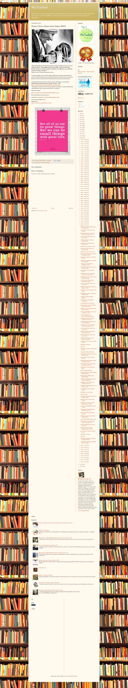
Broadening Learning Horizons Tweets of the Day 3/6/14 (51, 590)
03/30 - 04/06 (84, 219)
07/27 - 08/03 (84, 184)
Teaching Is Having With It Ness (87, 352)
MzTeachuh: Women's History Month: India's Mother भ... (89, 373)
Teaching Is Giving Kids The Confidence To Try (87, 264)
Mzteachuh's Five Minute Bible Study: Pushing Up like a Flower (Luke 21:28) (55, 538)
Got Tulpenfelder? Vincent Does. (88, 303)
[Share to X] (57, 160)
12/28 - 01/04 (84, 139)
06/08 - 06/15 (84, 198)
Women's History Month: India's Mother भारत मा (87, 376)
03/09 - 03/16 (84, 225)
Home (52, 208)
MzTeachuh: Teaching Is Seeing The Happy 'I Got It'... (88, 287)
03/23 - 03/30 (84, 221)
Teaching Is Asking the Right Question (87, 297)
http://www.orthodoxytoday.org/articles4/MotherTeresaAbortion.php (45, 85)
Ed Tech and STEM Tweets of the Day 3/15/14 (88, 237)
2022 (81, 121)
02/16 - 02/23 (84, 449)
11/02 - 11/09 (84, 156)
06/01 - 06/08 (84, 200)
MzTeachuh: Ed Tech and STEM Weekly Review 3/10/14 (87, 403)
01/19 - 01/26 (84, 457)
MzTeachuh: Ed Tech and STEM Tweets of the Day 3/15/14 (87, 234)
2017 (81, 131)
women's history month (45, 162)
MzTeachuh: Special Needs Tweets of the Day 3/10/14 (88, 396)
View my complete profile (83, 510)
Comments (82, 106)
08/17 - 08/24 (84, 178)
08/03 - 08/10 (84, 182)
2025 (81, 115)
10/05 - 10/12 (84, 164)
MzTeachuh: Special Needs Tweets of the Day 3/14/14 (88, 267)
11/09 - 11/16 (84, 154)
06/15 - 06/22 (84, 196)
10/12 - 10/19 (84, 162)
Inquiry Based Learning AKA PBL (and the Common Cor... (88, 364)
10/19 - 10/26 (84, 160)
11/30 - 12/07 (84, 147)
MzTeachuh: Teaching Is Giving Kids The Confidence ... (88, 261)
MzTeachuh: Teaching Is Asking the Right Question (88, 294)
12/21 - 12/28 (84, 141)
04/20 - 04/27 (84, 213)
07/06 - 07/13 (84, 190)
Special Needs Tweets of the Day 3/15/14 (87, 230)
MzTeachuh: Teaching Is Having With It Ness (89, 349)
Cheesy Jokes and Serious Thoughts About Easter (49, 582)
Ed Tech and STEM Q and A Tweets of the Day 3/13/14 (88, 312)
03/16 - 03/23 (84, 223)
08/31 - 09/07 (84, 174)
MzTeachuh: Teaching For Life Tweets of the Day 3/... (87, 338)
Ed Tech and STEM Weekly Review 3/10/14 (88, 406)
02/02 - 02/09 (84, 453)
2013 (81, 464)
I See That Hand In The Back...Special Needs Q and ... (88, 315)
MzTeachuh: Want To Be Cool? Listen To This (87, 240)
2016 (81, 133)
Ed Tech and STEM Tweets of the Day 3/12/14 (88, 328)
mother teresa (37, 162)
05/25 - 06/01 (84, 202)
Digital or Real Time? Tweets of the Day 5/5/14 (49, 560)
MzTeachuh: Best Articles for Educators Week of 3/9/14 (87, 428)
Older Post (71, 208)
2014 (81, 138)
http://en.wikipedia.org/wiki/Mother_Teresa (41, 103)
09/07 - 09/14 (84, 172)
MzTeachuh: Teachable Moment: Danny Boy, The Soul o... (87, 319)
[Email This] (54, 160)
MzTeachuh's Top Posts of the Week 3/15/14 (88, 257)
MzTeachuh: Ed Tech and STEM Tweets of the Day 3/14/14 (87, 274)
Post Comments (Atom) (42, 210)
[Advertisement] (42, 621)
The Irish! (83, 346)
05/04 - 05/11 (84, 208)
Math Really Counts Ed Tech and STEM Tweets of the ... (88, 383)
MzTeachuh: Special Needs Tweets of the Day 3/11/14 (88, 354)
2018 (81, 129)
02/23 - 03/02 (84, 447)
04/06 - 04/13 (84, 217)
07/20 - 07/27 (84, 186)
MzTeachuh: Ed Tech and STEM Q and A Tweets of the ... (88, 305)
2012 (81, 466)
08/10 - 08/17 (84, 180)
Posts (81, 104)
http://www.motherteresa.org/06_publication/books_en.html (47, 97)
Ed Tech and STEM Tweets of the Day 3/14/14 (88, 284)
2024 (81, 117)
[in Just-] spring (84, 394)
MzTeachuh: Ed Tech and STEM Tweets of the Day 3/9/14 (87, 421)
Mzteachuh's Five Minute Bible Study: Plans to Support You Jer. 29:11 (54, 552)
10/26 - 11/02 (84, 158)
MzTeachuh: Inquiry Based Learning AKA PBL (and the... (88, 361)
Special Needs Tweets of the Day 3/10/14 (87, 400)
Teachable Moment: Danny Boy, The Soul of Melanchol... (88, 322)
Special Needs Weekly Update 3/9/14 (88, 419)
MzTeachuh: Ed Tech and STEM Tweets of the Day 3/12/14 (87, 325)
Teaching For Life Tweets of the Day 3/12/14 (88, 342)
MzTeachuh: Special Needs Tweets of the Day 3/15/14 (88, 227)
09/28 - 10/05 (84, 166)
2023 (81, 119)
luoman (66, 676)
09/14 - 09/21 (84, 170)
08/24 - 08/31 (84, 176)
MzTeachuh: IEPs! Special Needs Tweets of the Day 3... (88, 332)
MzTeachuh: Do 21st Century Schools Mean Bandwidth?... (89, 277)
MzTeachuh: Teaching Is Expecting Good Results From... (88, 439)
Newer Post (34, 208)
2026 (81, 113)
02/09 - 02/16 (84, 451)
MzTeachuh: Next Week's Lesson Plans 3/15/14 (87, 244)
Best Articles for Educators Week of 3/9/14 (88, 431)
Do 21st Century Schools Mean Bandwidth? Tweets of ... (87, 280)
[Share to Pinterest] (60, 160)
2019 (81, 127)
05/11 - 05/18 (84, 206)
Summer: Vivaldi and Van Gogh (45, 575)
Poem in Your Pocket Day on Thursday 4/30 (48, 545)
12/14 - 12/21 (84, 143)
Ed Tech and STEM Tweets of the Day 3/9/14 (88, 425)
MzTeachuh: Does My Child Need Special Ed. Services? (88, 410)
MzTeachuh (39, 7)
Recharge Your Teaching (44, 530)
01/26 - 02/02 (84, 455)
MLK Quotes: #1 (42, 567)
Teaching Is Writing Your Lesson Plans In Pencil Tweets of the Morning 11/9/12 (56, 523)
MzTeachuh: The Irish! (85, 344)
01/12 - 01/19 (84, 459)
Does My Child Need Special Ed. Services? (88, 413)
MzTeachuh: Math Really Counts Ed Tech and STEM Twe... (88, 379)
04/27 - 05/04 (84, 210)
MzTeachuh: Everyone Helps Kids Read (88, 367)
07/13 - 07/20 (84, 188)
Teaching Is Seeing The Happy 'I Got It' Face (88, 290)
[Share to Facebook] (58, 160)
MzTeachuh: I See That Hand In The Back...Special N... (88, 309)
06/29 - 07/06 (84, 192)
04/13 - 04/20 (84, 215)
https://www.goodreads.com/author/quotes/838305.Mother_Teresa (45, 92)
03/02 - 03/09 (84, 445)
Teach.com (81, 98)
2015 (81, 136)
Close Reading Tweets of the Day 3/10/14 (88, 389)
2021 (81, 123)
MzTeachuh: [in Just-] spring (87, 392)
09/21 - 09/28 (84, 168)
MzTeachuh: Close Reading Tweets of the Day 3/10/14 (88, 386)
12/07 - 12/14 (84, 145)
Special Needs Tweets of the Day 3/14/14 (87, 271)
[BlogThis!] (55, 160)
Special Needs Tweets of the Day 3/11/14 (87, 357)
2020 (81, 125)
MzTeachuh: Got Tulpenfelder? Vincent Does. (87, 300)
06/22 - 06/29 (84, 194)
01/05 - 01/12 (84, 461)
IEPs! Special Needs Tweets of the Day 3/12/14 (88, 335)
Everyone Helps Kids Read (86, 370)
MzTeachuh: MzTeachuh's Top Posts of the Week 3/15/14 (88, 254)
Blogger (75, 676)
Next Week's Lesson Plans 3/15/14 (88, 246)
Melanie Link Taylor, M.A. (85, 479)
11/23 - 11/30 (84, 149)
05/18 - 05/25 (84, 204)
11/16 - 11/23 (84, 152)
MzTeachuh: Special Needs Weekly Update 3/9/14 (88, 416)
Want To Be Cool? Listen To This (88, 251)
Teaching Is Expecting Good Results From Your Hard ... (88, 442)
